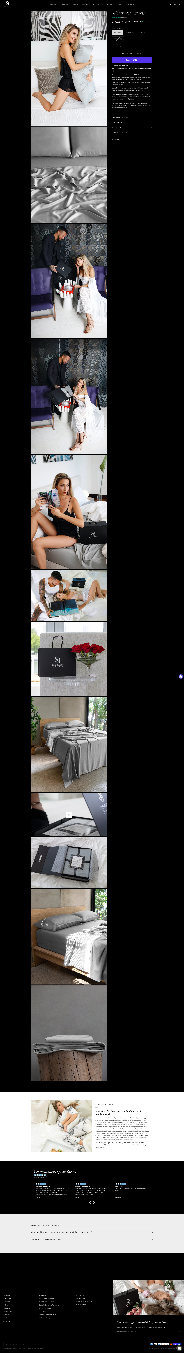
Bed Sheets (7, 1298)
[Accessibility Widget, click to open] (181, 676)
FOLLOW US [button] (79, 1295)
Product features (120, 117)
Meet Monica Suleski (46, 1302)
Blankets (6, 1302)
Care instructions (120, 133)
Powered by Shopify (35, 1348)
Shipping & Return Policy (48, 1315)
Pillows (5, 1305)
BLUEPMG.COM (175, 1348)
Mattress (6, 1308)
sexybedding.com (13, 1348)
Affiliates (6, 1321)
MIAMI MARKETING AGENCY (159, 1348)
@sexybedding (80, 1298)
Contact (6, 1318)
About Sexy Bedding (46, 1298)
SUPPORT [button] (43, 1295)
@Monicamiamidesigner (83, 1301)
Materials (116, 127)
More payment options (120, 65)
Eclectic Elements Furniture (49, 1305)
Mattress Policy (44, 1318)
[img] (93, 1175)
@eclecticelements (81, 1304)
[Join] (178, 1331)
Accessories (7, 1311)
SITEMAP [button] (6, 1295)
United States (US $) (14, 1344)
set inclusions (118, 122)
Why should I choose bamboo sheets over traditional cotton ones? (61, 1232)
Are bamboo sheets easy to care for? (48, 1239)
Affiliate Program (45, 1308)
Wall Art (6, 1315)
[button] (136, 22)
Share (117, 139)
